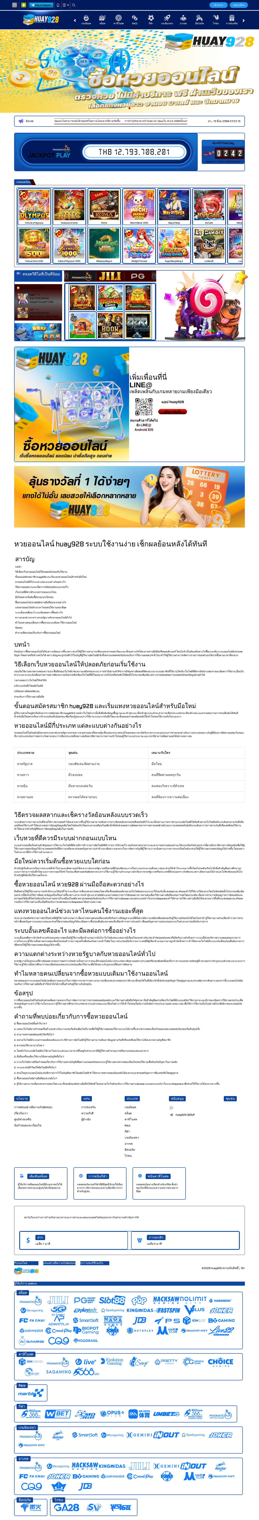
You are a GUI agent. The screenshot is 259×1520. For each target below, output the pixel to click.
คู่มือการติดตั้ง (172, 411)
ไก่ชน (216, 23)
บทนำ (18, 566)
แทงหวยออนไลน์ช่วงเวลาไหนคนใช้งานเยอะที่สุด (40, 607)
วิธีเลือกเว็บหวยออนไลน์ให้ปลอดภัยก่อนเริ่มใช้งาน (41, 571)
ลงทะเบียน (238, 5)
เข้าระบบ (218, 5)
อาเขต (183, 23)
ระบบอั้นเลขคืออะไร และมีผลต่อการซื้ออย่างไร (39, 612)
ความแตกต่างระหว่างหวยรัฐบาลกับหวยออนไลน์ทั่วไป (43, 617)
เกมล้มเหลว (167, 23)
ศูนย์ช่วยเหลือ (22, 1119)
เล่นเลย (36, 205)
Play (63, 155)
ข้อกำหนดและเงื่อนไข (27, 1125)
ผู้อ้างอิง (86, 1119)
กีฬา (151, 23)
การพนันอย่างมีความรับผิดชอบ (33, 1107)
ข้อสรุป (18, 627)
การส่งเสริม (232, 23)
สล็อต (102, 23)
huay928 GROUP (185, 1114)
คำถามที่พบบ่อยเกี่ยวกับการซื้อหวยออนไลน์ (37, 632)
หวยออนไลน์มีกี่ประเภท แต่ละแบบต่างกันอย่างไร (40, 582)
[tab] (82, 276)
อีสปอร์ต (199, 23)
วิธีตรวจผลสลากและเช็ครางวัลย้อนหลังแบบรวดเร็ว (41, 587)
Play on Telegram (43, 5)
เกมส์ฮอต (86, 23)
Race (134, 23)
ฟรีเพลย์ (85, 293)
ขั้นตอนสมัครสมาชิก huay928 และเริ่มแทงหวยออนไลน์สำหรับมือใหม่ (51, 577)
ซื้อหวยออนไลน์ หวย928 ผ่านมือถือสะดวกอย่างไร (40, 602)
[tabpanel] (129, 71)
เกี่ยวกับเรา (21, 1113)
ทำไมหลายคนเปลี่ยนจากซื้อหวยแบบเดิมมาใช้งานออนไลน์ (45, 622)
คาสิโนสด (119, 23)
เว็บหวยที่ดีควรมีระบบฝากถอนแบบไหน (35, 592)
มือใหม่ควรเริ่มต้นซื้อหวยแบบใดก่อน (34, 597)
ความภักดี (87, 1113)
